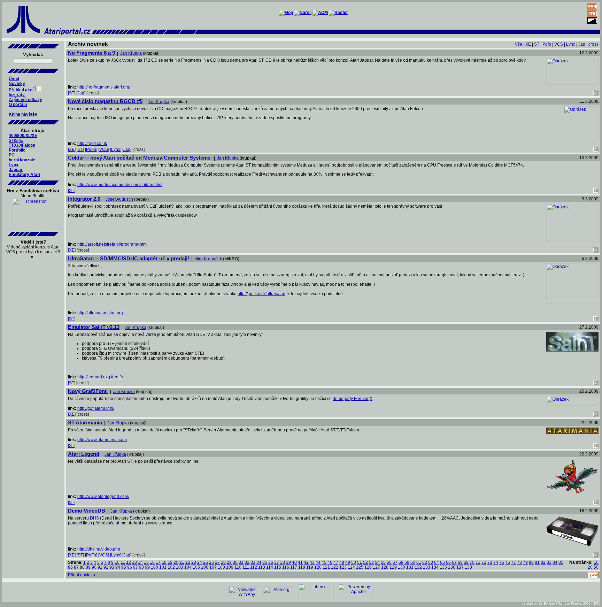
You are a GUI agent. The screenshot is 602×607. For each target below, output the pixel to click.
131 (410, 567)
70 (472, 562)
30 (235, 562)
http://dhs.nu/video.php (98, 549)
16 (152, 562)
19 (170, 562)
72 (483, 562)
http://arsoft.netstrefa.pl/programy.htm (112, 244)
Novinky (17, 83)
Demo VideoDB (86, 511)
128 (384, 567)
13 (134, 562)
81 (537, 562)
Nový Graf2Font (88, 391)
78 (519, 562)
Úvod (14, 78)
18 (164, 562)
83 (549, 562)
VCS (558, 44)
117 (293, 567)
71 (478, 562)
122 (334, 567)
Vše (518, 44)
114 (269, 567)
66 (448, 562)
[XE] (72, 149)
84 (555, 562)
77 (513, 562)
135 (443, 567)
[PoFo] (91, 149)
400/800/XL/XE (23, 135)
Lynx (13, 164)
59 (406, 562)
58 (401, 562)
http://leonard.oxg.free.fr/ (100, 377)
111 (245, 567)
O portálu (18, 104)
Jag (581, 44)
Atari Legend (83, 454)
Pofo (546, 44)
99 (147, 567)
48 (341, 562)
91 (100, 567)
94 (117, 567)
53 (371, 562)
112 (253, 567)
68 (460, 562)
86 (70, 567)
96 (129, 567)
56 (389, 562)
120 (318, 567)
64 (436, 562)
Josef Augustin (119, 199)
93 (111, 567)
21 (181, 562)
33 (252, 562)
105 (196, 567)
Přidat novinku (81, 575)
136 (451, 567)
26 (211, 562)
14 (140, 562)
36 (270, 562)
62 (424, 562)
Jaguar (16, 169)
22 (187, 562)
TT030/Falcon (22, 145)
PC (12, 155)
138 (468, 567)
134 (435, 567)
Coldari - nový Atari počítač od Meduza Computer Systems (140, 158)
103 (179, 567)
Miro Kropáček (208, 258)
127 (376, 567)
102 (171, 567)
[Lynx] (115, 149)
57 (395, 562)
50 (353, 562)
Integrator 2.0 (84, 199)
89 (88, 567)
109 (229, 567)
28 (223, 562)
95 (123, 567)
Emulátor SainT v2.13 (93, 327)
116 (285, 567)
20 (175, 562)
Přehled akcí (21, 89)
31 (241, 562)
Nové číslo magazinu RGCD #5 (105, 101)
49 (347, 562)
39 (288, 562)
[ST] (71, 93)
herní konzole (22, 159)
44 (318, 562)
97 (135, 567)
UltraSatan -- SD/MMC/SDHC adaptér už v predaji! (128, 258)
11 (123, 562)
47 (335, 562)
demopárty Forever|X (352, 398)
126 (368, 567)
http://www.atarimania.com (102, 439)
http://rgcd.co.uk (92, 143)
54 (377, 562)
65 (442, 562)
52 (365, 562)
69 (466, 562)
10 (117, 562)
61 (418, 562)
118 (301, 567)
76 (507, 562)
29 (229, 562)
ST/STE (16, 140)
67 (454, 562)
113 (261, 567)
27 (217, 562)
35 (264, 562)
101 (163, 567)
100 (154, 567)
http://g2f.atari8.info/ (95, 408)
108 (221, 567)
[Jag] (80, 93)
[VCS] (103, 149)
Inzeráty (17, 94)
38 (282, 562)
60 (412, 562)
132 (418, 567)
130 (401, 567)
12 (128, 562)
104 (188, 567)
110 (237, 567)
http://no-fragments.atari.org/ (103, 87)
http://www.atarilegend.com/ (103, 496)
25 (205, 562)
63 (430, 562)
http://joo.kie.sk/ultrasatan (261, 293)
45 (324, 562)
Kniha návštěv (23, 114)
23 (193, 562)
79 (525, 562)
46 (329, 562)
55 (383, 562)
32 (247, 562)
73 (489, 562)
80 (531, 562)
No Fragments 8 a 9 (91, 53)
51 (359, 562)
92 (105, 567)
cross (593, 44)
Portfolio (17, 150)
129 (393, 567)
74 (495, 562)
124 (351, 567)
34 (258, 562)
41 (300, 562)
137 (460, 567)
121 (326, 567)
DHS (94, 518)
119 (309, 567)
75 (501, 562)
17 (158, 562)
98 (141, 567)
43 (312, 562)
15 (146, 562)
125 (359, 567)
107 (213, 567)
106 (204, 567)
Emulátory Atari (24, 174)
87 (76, 567)
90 (94, 567)
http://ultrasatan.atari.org (100, 312)
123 (343, 567)
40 (294, 562)
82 (543, 562)
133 (426, 567)
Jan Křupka (131, 53)
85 (560, 562)
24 (199, 562)
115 (277, 567)
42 (306, 562)
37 (276, 562)
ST (536, 44)
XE (528, 44)
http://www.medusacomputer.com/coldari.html (119, 184)
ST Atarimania (85, 422)
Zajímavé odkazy (25, 99)
